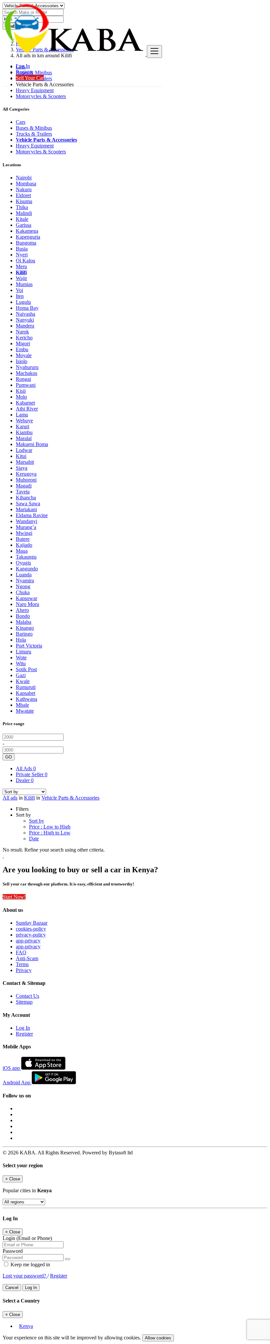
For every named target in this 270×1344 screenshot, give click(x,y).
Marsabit (25, 462)
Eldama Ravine (32, 515)
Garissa (23, 225)
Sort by (36, 821)
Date (34, 838)
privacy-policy (31, 934)
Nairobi (24, 177)
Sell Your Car (30, 78)
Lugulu (23, 302)
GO (8, 756)
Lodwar (24, 450)
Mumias (24, 284)
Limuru (23, 651)
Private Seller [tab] (31, 774)
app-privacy (28, 940)
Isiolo (21, 361)
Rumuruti (26, 687)
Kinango (25, 628)
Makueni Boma (32, 444)
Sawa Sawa (28, 503)
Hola (21, 640)
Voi (19, 290)
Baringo (24, 634)
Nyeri (22, 254)
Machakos (26, 373)
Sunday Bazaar (31, 923)
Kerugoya (26, 474)
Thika (22, 207)
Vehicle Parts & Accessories (70, 798)
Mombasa (26, 183)
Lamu (22, 414)
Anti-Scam (27, 958)
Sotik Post (26, 669)
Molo (21, 397)
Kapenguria (28, 237)
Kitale (22, 219)
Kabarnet (25, 403)
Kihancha (26, 497)
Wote (21, 657)
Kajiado (24, 545)
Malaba (23, 622)
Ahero (22, 610)
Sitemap (24, 1002)
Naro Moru (27, 604)
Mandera (25, 326)
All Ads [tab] (26, 768)
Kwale (23, 681)
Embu (22, 349)
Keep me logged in (29, 1264)
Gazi (21, 675)
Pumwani (26, 385)
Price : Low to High (49, 827)
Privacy (24, 970)
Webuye (24, 420)
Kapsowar (26, 598)
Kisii (21, 391)
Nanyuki (25, 320)
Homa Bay (27, 308)
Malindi (24, 213)
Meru (21, 266)
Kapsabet (25, 693)
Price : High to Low (49, 832)
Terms (22, 964)
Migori (23, 343)
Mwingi (24, 533)
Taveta (23, 491)
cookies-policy (31, 929)
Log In (23, 66)
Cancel (11, 1287)
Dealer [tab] (25, 780)
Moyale (24, 355)
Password (13, 1251)
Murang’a (26, 527)
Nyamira (25, 580)
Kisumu (24, 201)
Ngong (23, 586)
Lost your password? (25, 1275)
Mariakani (26, 509)
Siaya (21, 468)
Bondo (23, 616)
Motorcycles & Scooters (41, 96)
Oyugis (23, 563)
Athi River (27, 408)
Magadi (24, 485)
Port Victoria (29, 645)
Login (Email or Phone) (27, 1238)
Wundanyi (26, 521)
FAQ (21, 952)
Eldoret (23, 195)
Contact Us (27, 996)
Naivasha (25, 314)
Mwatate (25, 711)
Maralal (24, 438)
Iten (20, 296)
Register (24, 72)
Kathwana (26, 699)
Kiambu (24, 432)
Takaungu (26, 557)
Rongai (23, 379)
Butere (23, 539)
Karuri (22, 426)
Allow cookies (158, 1337)
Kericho (24, 337)
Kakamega (27, 231)
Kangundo (27, 568)
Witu (21, 663)
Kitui (21, 456)
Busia (22, 248)
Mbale (22, 705)
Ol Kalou (25, 260)
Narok (22, 331)
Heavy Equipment (35, 90)
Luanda (24, 574)
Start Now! (14, 897)
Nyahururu (27, 367)
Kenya (26, 1326)
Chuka (23, 592)
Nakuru (24, 189)
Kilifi (21, 272)
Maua (22, 551)
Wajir (21, 278)
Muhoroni (26, 480)
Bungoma (26, 243)
